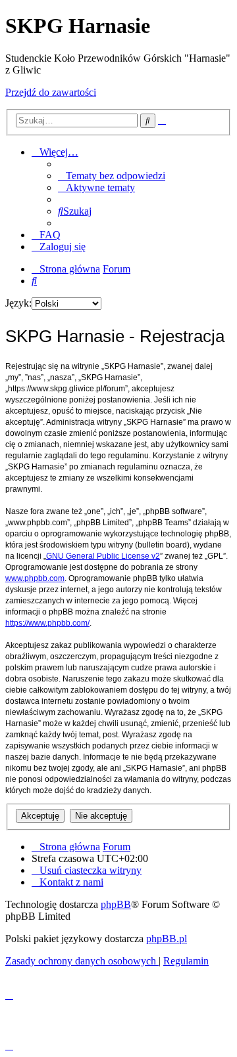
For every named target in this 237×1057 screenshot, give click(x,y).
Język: (18, 303)
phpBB (116, 904)
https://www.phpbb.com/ (47, 623)
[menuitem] (111, 175)
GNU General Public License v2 (103, 556)
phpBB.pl (166, 938)
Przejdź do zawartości (50, 92)
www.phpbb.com (35, 578)
